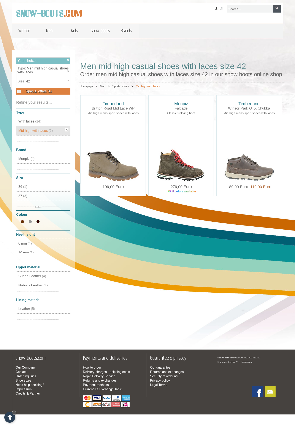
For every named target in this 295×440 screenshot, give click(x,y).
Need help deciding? (30, 385)
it (212, 8)
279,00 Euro (181, 187)
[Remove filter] (66, 129)
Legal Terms (158, 385)
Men (102, 86)
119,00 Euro (259, 187)
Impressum (24, 389)
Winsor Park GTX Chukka (249, 108)
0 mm (25, 243)
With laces (29, 121)
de (216, 8)
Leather (26, 309)
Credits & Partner (28, 393)
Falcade (181, 108)
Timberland (113, 103)
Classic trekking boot (181, 113)
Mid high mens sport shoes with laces (113, 113)
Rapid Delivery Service (99, 376)
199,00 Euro (113, 187)
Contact (21, 372)
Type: (22, 68)
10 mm (26, 253)
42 (28, 81)
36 (22, 187)
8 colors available (183, 191)
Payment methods (96, 385)
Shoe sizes (23, 380)
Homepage (86, 86)
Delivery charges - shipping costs (106, 372)
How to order (92, 367)
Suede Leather (32, 276)
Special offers (38, 91)
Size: (21, 81)
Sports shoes (120, 86)
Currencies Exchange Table (102, 389)
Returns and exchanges (100, 380)
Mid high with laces (35, 130)
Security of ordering (164, 376)
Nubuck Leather (33, 285)
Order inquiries (26, 376)
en (221, 8)
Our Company (26, 367)
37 (22, 196)
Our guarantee (160, 367)
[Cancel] (68, 60)
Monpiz (26, 159)
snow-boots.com (225, 357)
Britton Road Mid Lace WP (113, 108)
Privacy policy (160, 380)
